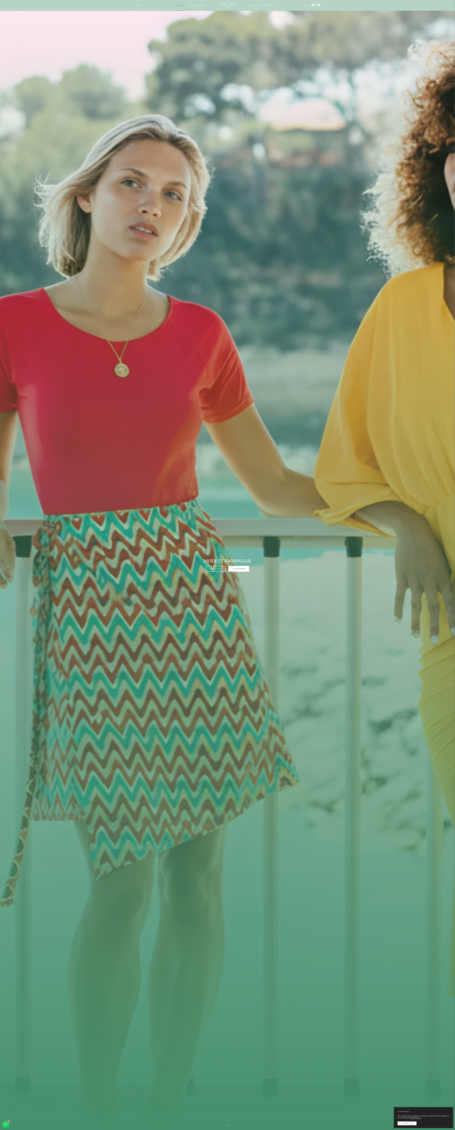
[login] (306, 5)
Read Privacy (415, 1118)
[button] (138, 5)
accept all (407, 1123)
